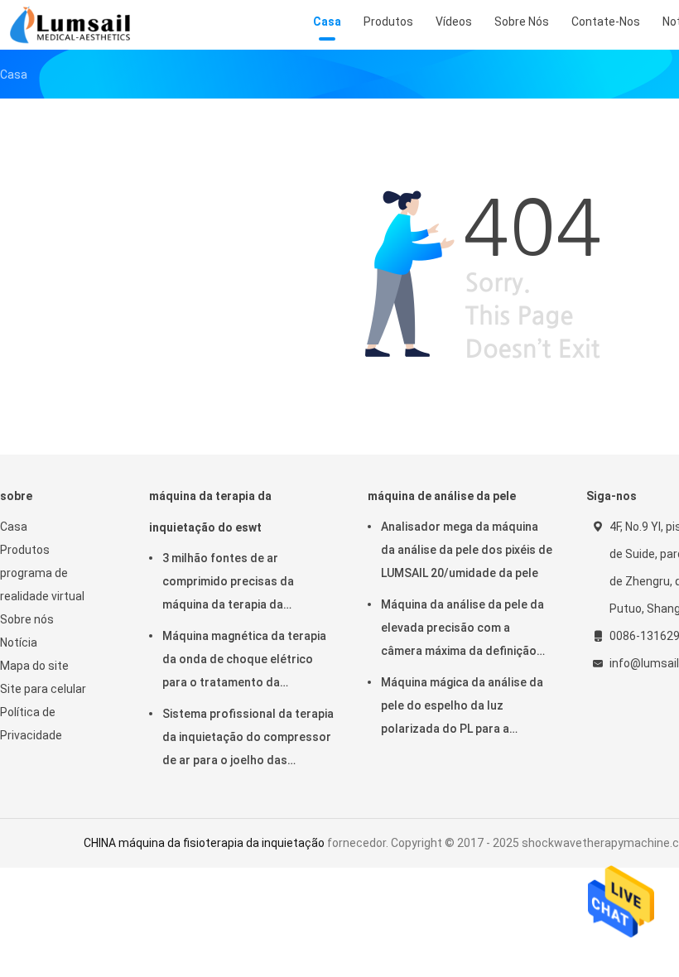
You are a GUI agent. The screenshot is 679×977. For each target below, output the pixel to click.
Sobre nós (27, 619)
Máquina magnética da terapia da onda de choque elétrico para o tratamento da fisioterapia (244, 661)
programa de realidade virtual (42, 584)
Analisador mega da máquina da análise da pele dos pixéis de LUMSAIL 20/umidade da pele (466, 550)
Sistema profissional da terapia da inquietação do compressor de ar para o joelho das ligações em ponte (248, 739)
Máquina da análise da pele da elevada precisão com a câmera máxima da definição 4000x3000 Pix (462, 630)
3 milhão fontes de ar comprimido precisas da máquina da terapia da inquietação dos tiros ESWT (238, 583)
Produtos (25, 549)
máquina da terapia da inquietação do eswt (210, 511)
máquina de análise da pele (442, 496)
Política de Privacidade (31, 723)
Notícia (18, 642)
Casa (13, 526)
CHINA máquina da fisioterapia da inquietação (204, 842)
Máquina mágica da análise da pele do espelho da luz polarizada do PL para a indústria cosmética (462, 708)
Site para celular (43, 688)
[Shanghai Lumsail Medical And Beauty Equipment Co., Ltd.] (73, 25)
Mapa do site (34, 665)
